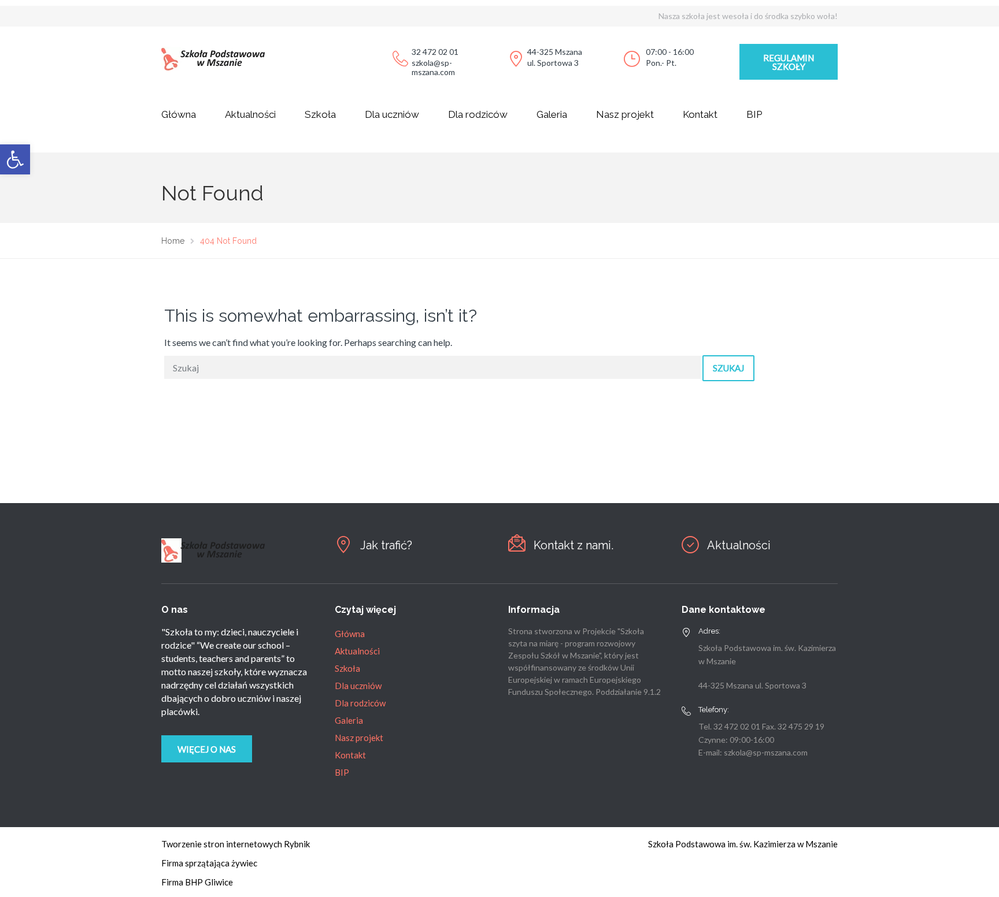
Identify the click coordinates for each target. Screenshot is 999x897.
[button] (15, 159)
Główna (178, 114)
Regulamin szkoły (788, 62)
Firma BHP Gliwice (197, 882)
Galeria (551, 114)
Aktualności (250, 114)
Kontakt (700, 114)
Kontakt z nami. (573, 545)
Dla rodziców (478, 114)
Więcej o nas (206, 749)
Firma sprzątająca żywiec (209, 863)
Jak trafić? (386, 545)
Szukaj (728, 368)
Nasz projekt (625, 114)
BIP (754, 114)
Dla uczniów (392, 114)
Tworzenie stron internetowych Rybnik (235, 844)
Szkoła (320, 114)
